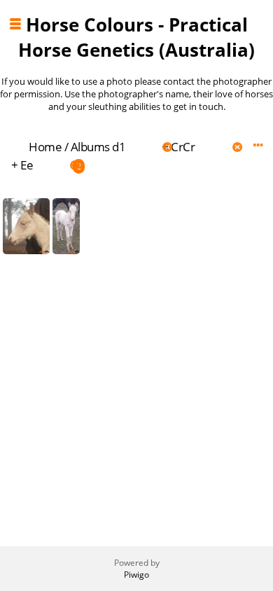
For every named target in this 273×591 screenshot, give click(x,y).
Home (45, 147)
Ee (26, 165)
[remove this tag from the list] (142, 147)
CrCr (183, 147)
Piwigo (136, 574)
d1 (118, 147)
